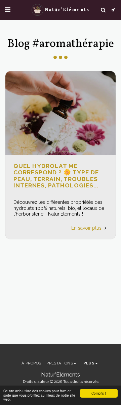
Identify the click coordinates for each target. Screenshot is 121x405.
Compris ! (98, 393)
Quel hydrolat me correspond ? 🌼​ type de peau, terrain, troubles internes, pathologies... (56, 176)
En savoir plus (87, 228)
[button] (7, 9)
